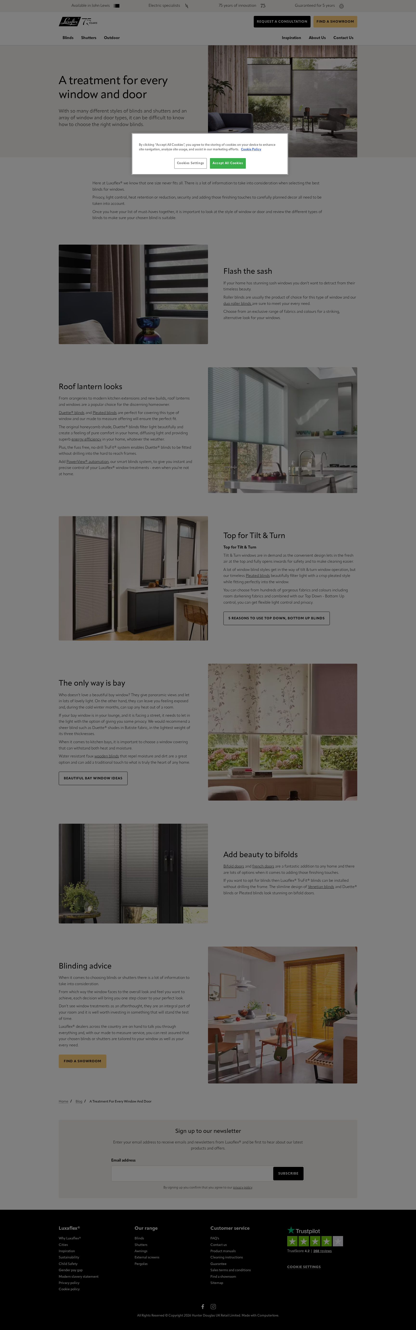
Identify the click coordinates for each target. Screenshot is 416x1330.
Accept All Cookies (228, 163)
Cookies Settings (190, 163)
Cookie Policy (251, 149)
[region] (210, 154)
